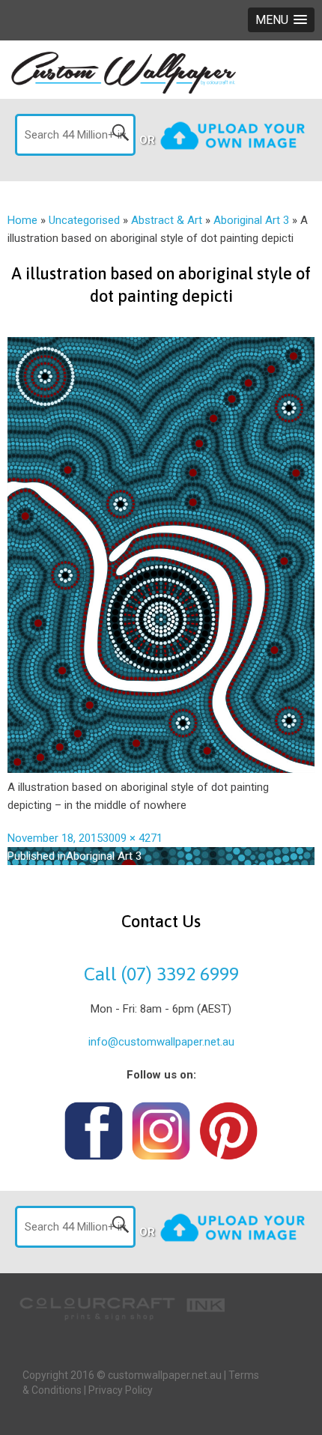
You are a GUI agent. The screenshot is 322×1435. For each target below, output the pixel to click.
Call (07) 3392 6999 (161, 973)
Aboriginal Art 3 (251, 220)
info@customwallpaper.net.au (161, 1042)
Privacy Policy (120, 1390)
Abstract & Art (166, 220)
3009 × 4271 (132, 838)
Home (22, 220)
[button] (281, 19)
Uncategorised (84, 220)
